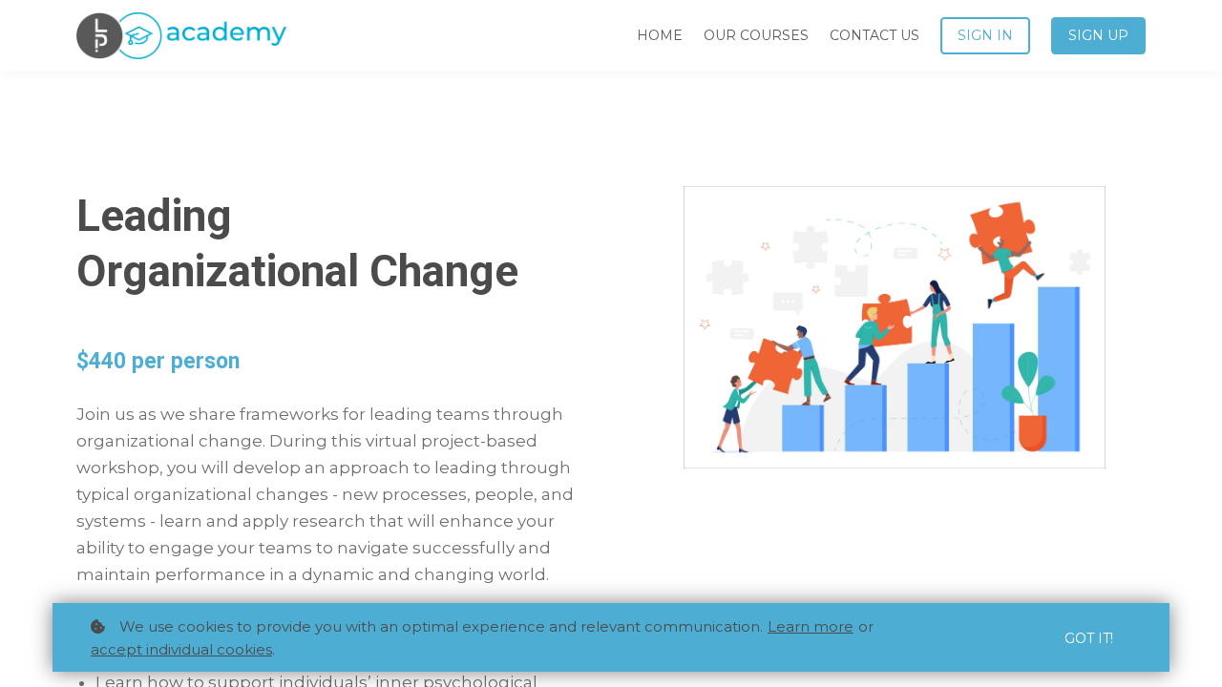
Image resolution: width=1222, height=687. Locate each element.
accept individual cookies (181, 649)
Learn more (810, 626)
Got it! (1088, 638)
